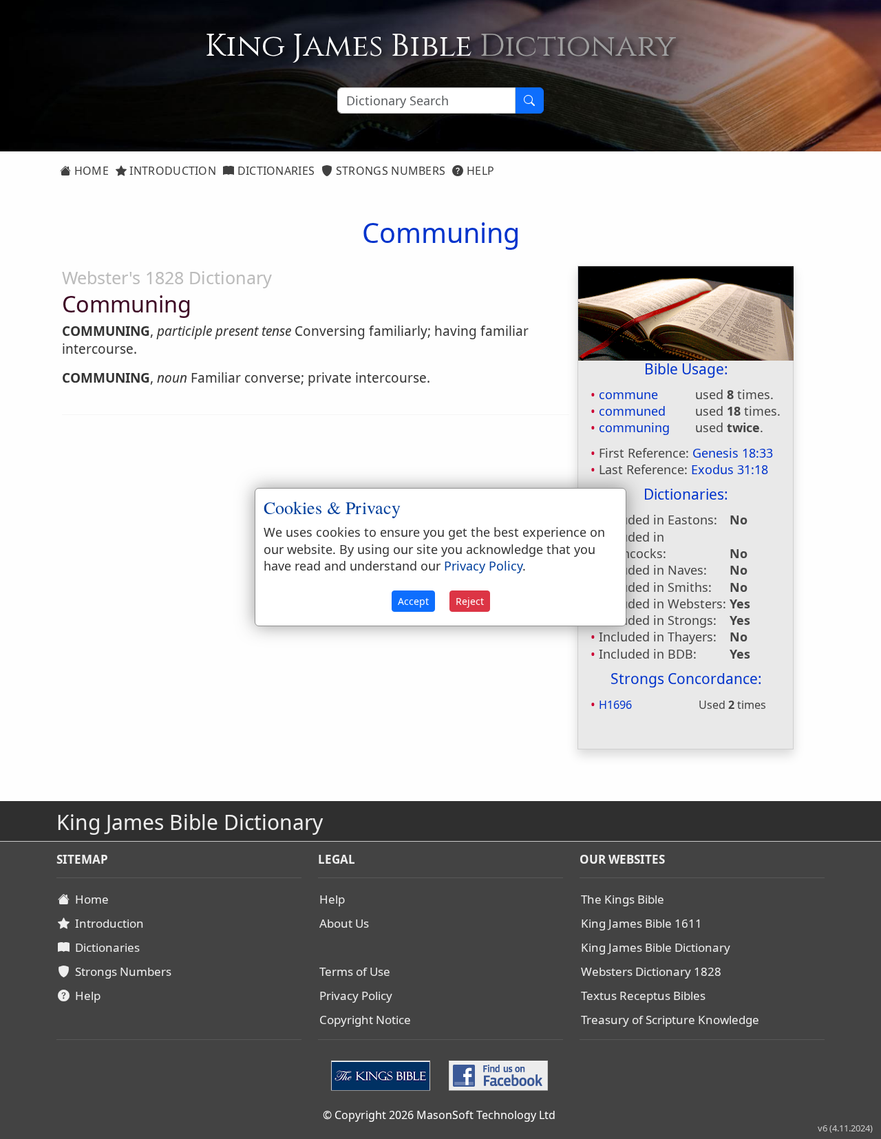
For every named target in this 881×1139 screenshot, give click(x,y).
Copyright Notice (365, 1020)
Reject (470, 601)
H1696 (615, 704)
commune (628, 394)
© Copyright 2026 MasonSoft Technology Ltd (439, 1114)
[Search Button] (529, 100)
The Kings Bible (622, 899)
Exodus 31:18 (729, 469)
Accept (413, 601)
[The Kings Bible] (383, 1074)
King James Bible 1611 (641, 923)
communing (634, 427)
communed (632, 411)
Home (90, 170)
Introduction (171, 170)
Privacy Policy (355, 995)
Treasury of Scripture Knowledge (670, 1020)
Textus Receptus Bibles (643, 995)
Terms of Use (354, 971)
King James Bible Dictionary (655, 947)
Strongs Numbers (389, 170)
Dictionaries (274, 170)
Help (479, 170)
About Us (344, 923)
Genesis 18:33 (732, 453)
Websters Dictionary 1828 (651, 971)
